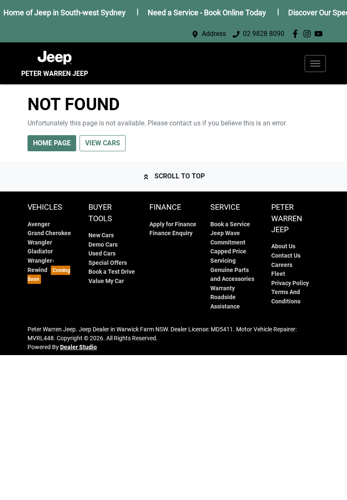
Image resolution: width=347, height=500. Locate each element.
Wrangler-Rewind (41, 265)
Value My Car (106, 281)
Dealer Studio (78, 347)
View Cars (102, 143)
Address (214, 34)
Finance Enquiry (171, 233)
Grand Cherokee (49, 233)
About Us (283, 246)
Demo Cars (103, 244)
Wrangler (40, 242)
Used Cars (102, 253)
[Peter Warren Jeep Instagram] (308, 34)
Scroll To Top (179, 176)
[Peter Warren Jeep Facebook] (297, 34)
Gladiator (40, 251)
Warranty (222, 288)
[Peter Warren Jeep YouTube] (320, 34)
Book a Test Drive (111, 271)
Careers (281, 265)
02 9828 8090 (263, 34)
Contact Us (285, 255)
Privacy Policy (290, 283)
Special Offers (107, 263)
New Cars (101, 235)
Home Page (52, 143)
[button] (315, 63)
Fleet (278, 274)
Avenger (39, 224)
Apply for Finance (172, 224)
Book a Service (230, 224)
